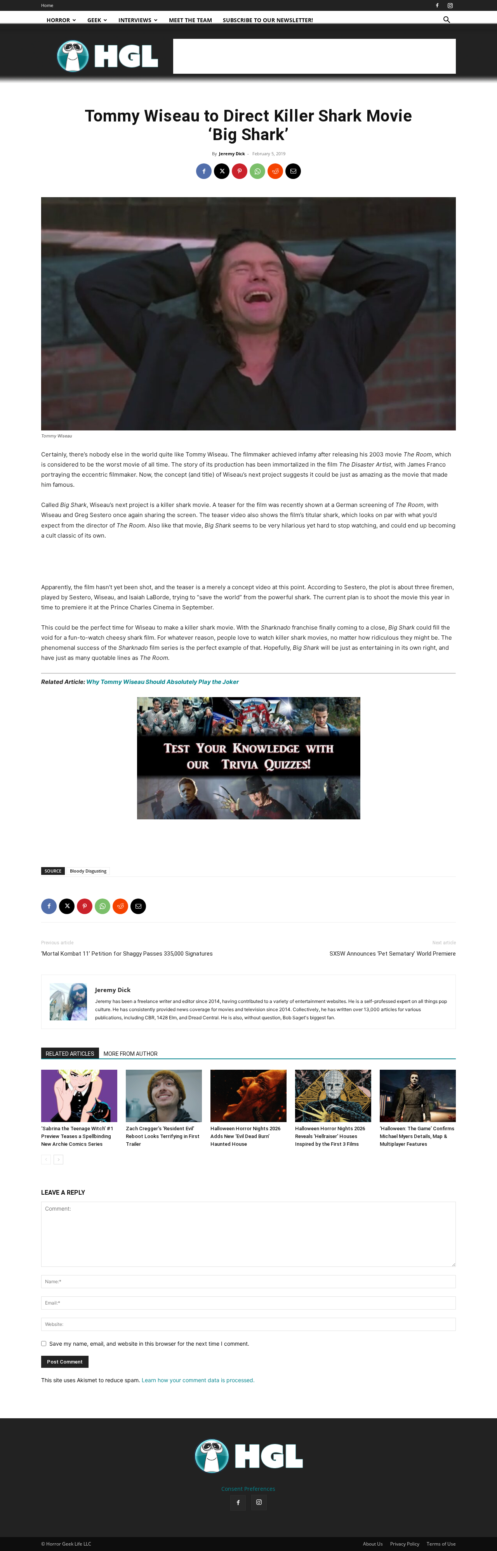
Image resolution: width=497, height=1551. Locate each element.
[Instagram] (450, 5)
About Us (373, 1544)
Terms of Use (441, 1544)
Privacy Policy (404, 1544)
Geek (94, 20)
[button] (446, 20)
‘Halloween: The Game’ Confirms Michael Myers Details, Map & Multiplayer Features (417, 1136)
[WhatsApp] (257, 171)
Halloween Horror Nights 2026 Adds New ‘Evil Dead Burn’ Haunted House (245, 1136)
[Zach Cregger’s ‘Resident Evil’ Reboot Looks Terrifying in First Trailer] (164, 1096)
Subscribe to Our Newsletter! (268, 20)
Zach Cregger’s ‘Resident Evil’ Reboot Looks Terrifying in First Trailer (163, 1136)
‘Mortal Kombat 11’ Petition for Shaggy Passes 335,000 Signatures (127, 953)
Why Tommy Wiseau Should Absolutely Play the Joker (162, 681)
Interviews (134, 20)
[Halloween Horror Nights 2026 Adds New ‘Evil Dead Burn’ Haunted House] (248, 1096)
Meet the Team (190, 20)
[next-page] (58, 1159)
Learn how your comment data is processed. (198, 1380)
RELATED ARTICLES (70, 1054)
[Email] (293, 171)
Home (47, 5)
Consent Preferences (248, 1488)
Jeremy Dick (232, 153)
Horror (58, 20)
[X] (221, 171)
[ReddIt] (275, 171)
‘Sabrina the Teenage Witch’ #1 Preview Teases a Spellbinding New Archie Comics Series (77, 1136)
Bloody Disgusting (88, 871)
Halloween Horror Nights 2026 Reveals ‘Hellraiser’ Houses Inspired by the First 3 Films (330, 1136)
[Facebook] (437, 5)
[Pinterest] (239, 171)
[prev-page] (46, 1159)
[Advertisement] (314, 56)
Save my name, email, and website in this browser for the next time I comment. (149, 1343)
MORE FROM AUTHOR (131, 1054)
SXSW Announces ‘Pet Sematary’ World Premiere (393, 953)
